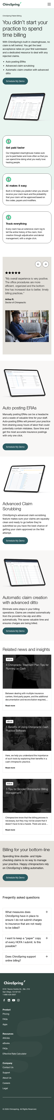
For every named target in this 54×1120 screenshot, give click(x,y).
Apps (5, 1024)
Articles (6, 1038)
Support (6, 1072)
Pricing (6, 1014)
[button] (48, 4)
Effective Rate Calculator (14, 1053)
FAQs (5, 1019)
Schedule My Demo (15, 81)
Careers (6, 1083)
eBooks (6, 1043)
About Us (7, 1077)
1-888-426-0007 (9, 994)
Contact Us (8, 1067)
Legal (5, 1088)
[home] (12, 4)
